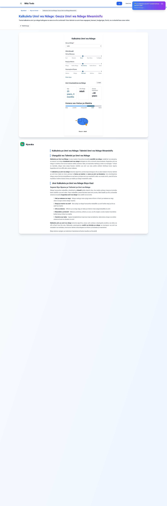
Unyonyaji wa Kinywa (71, 69)
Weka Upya (68, 77)
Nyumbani (23, 10)
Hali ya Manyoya (70, 54)
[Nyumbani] (119, 3)
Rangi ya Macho (69, 61)
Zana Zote (128, 3)
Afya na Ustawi (34, 10)
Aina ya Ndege (69, 43)
